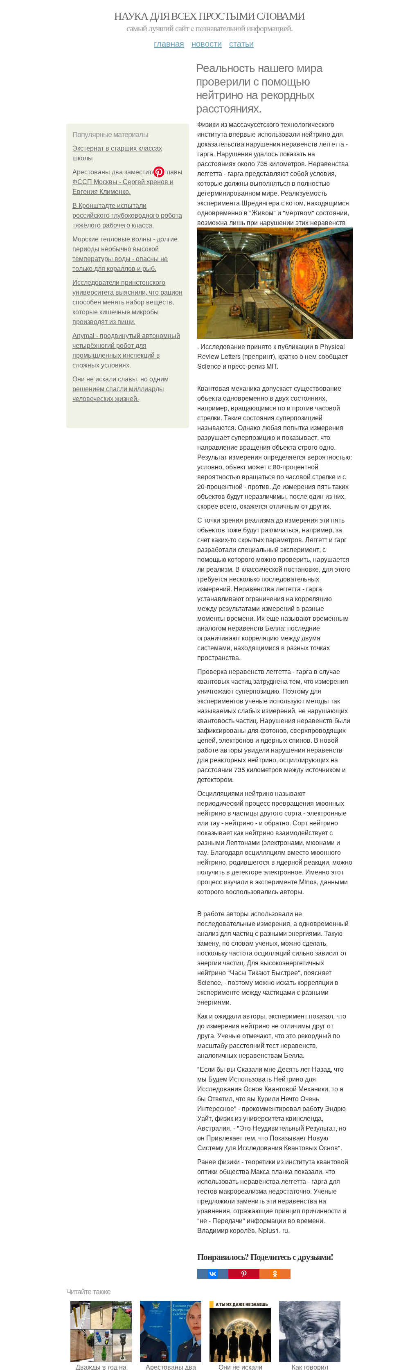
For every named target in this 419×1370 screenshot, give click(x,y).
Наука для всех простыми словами (209, 16)
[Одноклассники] (275, 1274)
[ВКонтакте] (212, 1274)
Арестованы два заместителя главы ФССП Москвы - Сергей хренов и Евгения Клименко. (127, 182)
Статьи (241, 43)
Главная (169, 43)
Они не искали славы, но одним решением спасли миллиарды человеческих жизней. (120, 389)
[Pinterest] (243, 1274)
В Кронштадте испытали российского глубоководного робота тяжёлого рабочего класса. (127, 215)
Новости (206, 43)
